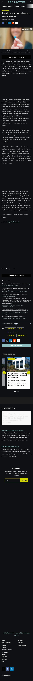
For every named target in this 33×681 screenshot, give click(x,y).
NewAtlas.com (22, 645)
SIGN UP (17, 6)
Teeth (16, 332)
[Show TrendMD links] (30, 323)
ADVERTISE (5, 652)
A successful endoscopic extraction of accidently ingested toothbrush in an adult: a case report (15, 309)
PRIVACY (4, 657)
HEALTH (10, 6)
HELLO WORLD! (6, 643)
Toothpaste (21, 335)
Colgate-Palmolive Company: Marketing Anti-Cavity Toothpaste (15, 289)
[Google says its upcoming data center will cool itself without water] (16, 364)
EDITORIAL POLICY (7, 650)
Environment (5, 10)
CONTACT (4, 659)
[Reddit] (13, 23)
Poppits (10, 222)
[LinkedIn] (9, 23)
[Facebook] (3, 23)
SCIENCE (4, 6)
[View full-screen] (31, 29)
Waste (21, 328)
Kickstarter (16, 222)
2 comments (18, 345)
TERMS (4, 654)
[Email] (16, 23)
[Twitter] (6, 23)
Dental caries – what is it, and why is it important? (15, 284)
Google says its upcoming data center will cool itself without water (15, 375)
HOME (23, 6)
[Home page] (16, 2)
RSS (3, 661)
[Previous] (4, 372)
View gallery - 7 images (16, 57)
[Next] (28, 372)
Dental (9, 332)
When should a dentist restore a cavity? (12, 316)
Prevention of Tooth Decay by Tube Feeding (14, 294)
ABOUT (4, 647)
